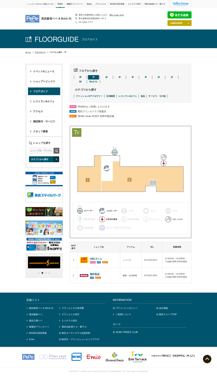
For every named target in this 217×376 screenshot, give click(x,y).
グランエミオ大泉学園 (73, 308)
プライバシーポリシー (127, 308)
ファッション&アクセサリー (89, 96)
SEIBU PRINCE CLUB (127, 332)
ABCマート (96, 258)
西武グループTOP (168, 314)
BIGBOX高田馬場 (117, 4)
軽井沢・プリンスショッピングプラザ (80, 339)
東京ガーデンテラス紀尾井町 (76, 333)
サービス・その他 (157, 96)
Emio (89, 4)
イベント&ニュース (44, 71)
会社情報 (163, 308)
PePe (60, 4)
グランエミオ (100, 4)
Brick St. (93, 81)
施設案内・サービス (44, 121)
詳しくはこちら (117, 15)
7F (93, 77)
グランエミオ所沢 (70, 314)
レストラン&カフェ (128, 96)
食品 (143, 96)
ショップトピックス (44, 81)
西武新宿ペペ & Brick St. (41, 308)
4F (133, 77)
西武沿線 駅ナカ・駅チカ (155, 4)
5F (120, 77)
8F (80, 77)
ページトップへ (207, 359)
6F (106, 77)
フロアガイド (40, 52)
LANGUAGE (176, 23)
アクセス (38, 111)
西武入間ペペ (35, 320)
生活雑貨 (110, 96)
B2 (80, 81)
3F (146, 77)
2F (159, 77)
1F (172, 77)
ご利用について (123, 314)
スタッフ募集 (40, 131)
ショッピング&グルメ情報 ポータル (40, 4)
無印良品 (95, 274)
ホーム (28, 52)
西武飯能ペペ (35, 314)
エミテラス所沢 (134, 4)
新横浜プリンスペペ (75, 4)
